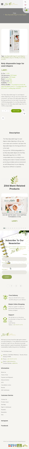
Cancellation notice (6, 385)
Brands (3, 387)
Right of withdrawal (6, 407)
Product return (5, 402)
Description (14, 133)
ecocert (3, 59)
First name (5, 263)
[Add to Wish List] (24, 114)
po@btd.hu (15, 363)
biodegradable (5, 57)
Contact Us (4, 399)
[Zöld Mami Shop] (11, 4)
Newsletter (4, 412)
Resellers (3, 409)
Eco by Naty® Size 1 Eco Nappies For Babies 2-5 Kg (14, 216)
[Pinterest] (20, 286)
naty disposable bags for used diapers (14, 56)
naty (10, 57)
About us (3, 372)
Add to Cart (16, 110)
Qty (23, 109)
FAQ (2, 414)
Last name (5, 269)
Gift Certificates (5, 390)
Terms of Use (4, 374)
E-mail (3, 256)
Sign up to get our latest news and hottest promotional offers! (14, 247)
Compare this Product (3, 118)
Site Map (3, 404)
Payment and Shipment (7, 377)
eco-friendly (15, 57)
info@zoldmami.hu (10, 361)
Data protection (5, 380)
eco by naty (22, 57)
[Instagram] (16, 286)
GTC (2, 382)
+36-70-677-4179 (18, 324)
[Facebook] (11, 286)
